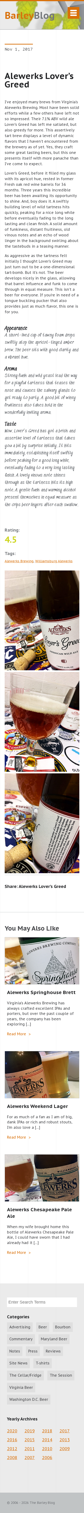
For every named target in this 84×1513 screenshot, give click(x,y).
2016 (12, 1439)
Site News (18, 1363)
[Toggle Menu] (73, 13)
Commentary (21, 1339)
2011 (29, 1448)
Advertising (19, 1327)
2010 (47, 1448)
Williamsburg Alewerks (54, 561)
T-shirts (42, 1363)
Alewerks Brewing (19, 561)
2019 (29, 1431)
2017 (65, 1431)
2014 (47, 1439)
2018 (47, 1431)
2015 (29, 1439)
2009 (65, 1448)
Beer (42, 1327)
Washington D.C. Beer (28, 1399)
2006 (47, 1457)
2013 (65, 1439)
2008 (12, 1457)
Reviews (53, 1351)
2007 (29, 1457)
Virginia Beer (21, 1387)
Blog (30, 15)
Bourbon (62, 1327)
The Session (61, 1375)
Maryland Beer (54, 1339)
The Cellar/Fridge (25, 1375)
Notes (14, 1351)
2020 (12, 1431)
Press (33, 1351)
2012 (12, 1448)
